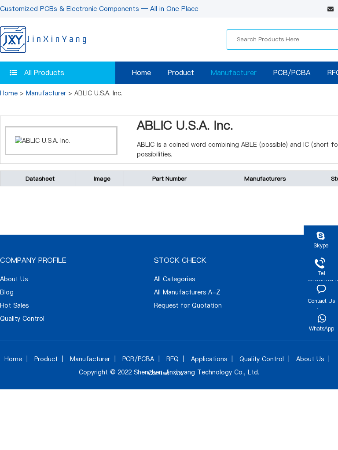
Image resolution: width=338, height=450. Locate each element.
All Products (44, 72)
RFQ (172, 359)
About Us (14, 279)
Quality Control (22, 318)
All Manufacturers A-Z (187, 292)
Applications (209, 359)
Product (181, 72)
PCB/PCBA (292, 72)
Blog (7, 292)
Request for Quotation (188, 305)
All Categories (174, 279)
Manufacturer (234, 72)
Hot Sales (14, 305)
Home (141, 72)
